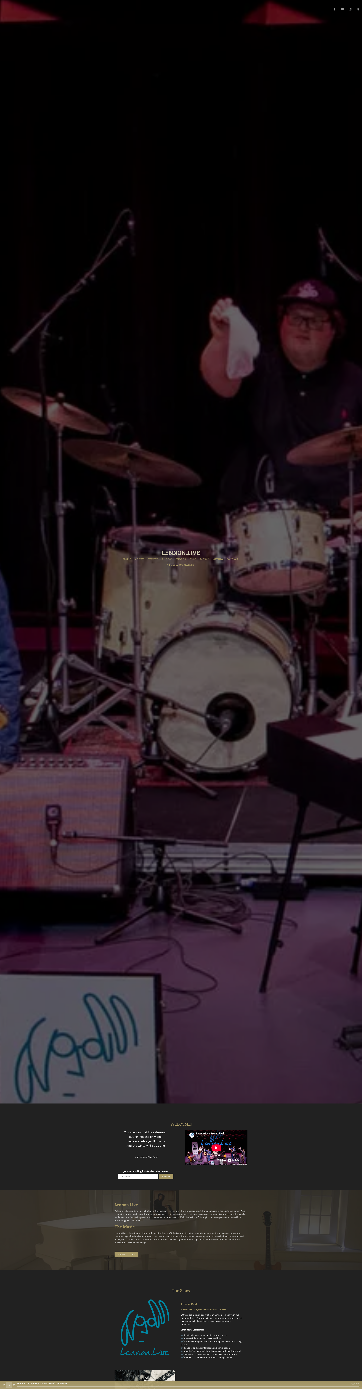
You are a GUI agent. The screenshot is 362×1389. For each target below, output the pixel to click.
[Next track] (14, 1384)
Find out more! (126, 1254)
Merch (205, 559)
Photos (167, 559)
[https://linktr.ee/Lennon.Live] (358, 9)
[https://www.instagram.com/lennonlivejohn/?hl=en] (350, 9)
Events (153, 559)
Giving (218, 559)
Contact (233, 559)
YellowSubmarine (181, 564)
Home (127, 559)
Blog (193, 559)
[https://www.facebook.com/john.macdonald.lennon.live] (334, 9)
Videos (181, 559)
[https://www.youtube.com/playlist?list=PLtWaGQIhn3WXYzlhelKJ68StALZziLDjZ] (342, 9)
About (139, 559)
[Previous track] (4, 1384)
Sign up (166, 1176)
